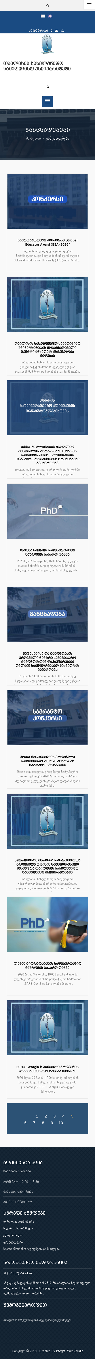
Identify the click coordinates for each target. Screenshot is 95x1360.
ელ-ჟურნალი (13, 1235)
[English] (51, 15)
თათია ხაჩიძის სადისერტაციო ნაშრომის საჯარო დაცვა (47, 552)
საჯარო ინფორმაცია (18, 1228)
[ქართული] (44, 15)
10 (61, 1122)
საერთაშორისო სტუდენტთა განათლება (31, 1249)
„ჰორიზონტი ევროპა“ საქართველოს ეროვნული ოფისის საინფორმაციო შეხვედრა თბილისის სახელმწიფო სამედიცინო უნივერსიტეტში (47, 866)
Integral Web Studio (69, 1351)
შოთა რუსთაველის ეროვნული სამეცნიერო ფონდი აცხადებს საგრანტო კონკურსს (47, 761)
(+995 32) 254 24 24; (19, 1273)
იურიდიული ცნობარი (18, 1221)
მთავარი (33, 138)
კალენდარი (38, 30)
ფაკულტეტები (13, 1242)
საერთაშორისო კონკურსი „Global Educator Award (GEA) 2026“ (47, 242)
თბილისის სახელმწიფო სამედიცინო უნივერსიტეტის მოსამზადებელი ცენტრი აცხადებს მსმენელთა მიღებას (47, 350)
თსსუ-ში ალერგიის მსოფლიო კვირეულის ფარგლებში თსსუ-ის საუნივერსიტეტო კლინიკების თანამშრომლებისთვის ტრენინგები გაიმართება (48, 455)
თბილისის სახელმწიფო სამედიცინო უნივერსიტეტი (37, 1320)
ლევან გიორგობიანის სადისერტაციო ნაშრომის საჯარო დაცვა (47, 966)
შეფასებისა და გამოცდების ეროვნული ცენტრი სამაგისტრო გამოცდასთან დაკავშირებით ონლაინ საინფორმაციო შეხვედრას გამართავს (47, 662)
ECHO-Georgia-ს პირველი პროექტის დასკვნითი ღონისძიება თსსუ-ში (47, 1069)
